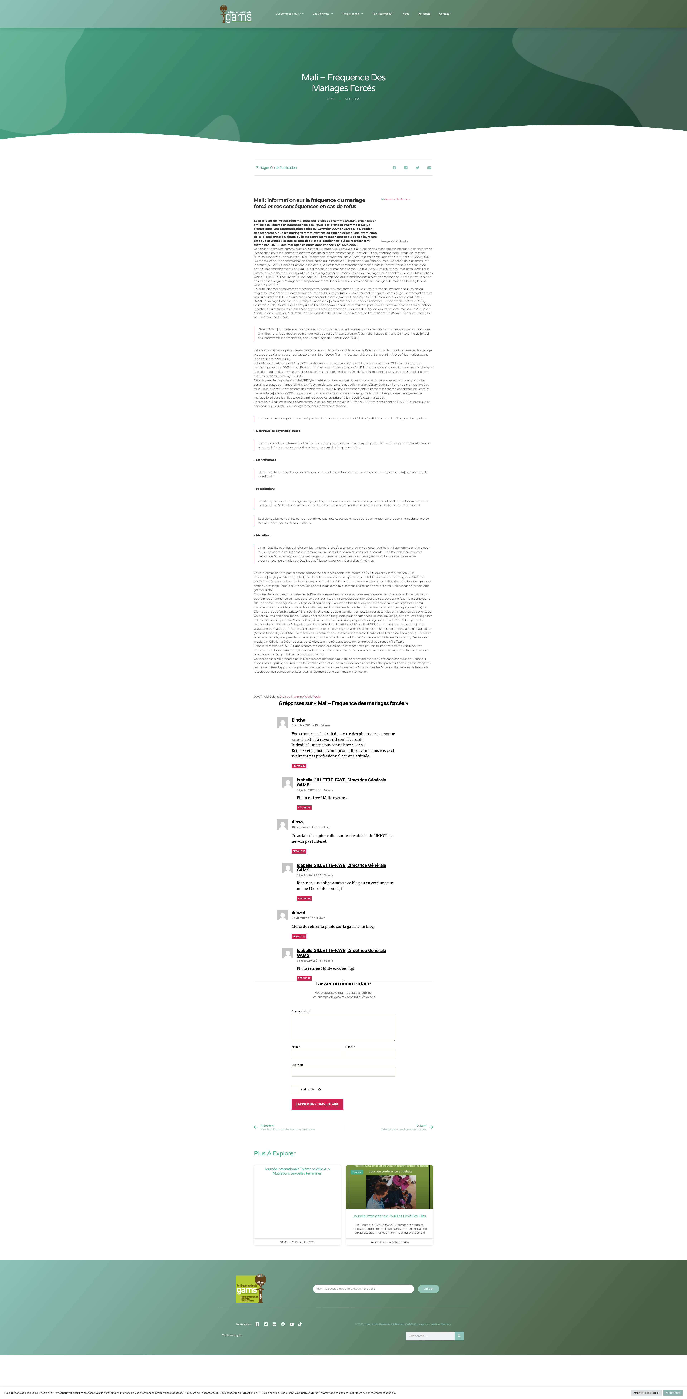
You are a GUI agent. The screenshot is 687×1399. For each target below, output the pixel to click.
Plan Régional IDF (383, 13)
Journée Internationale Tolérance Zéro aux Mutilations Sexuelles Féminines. (297, 1153)
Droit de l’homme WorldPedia (299, 678)
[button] (394, 168)
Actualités (424, 13)
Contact (444, 13)
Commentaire (301, 993)
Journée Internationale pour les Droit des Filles (389, 1198)
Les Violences (321, 13)
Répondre (299, 748)
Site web (297, 1046)
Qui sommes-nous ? (288, 13)
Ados (406, 13)
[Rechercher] (459, 1318)
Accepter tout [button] (673, 1392)
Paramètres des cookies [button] (646, 1392)
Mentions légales (232, 1317)
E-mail (350, 1029)
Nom (296, 1029)
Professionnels (350, 13)
